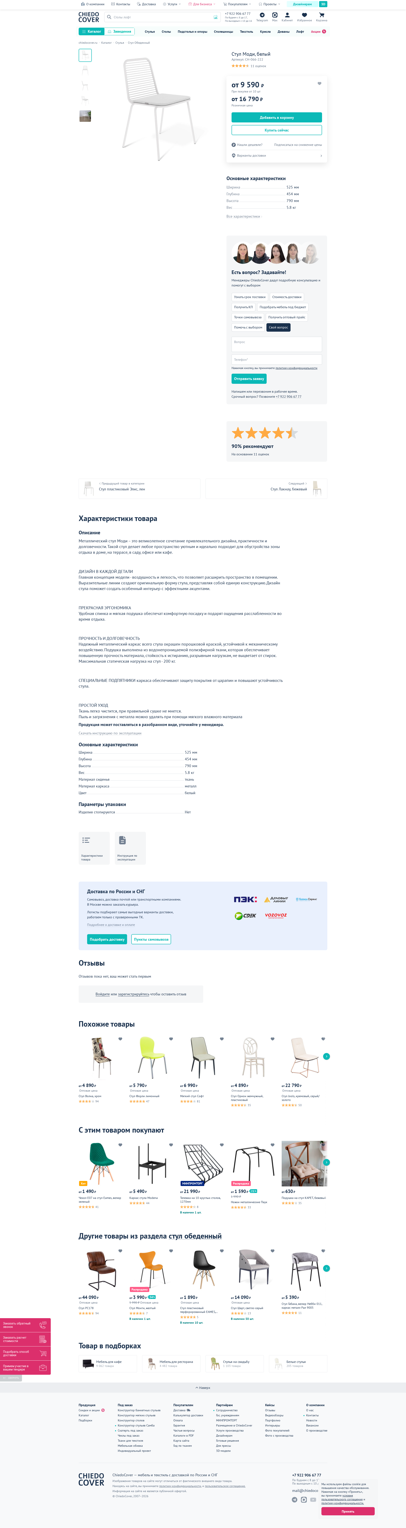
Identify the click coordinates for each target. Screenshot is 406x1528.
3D (323, 4)
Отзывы (270, 1410)
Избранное (304, 20)
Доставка (149, 4)
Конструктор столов (131, 1420)
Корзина (321, 20)
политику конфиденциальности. (342, 1503)
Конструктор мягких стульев (136, 1415)
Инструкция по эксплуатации (127, 857)
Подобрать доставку (107, 939)
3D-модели (223, 1451)
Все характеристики (243, 216)
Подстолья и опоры (192, 31)
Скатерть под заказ (130, 1430)
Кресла (265, 31)
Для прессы (223, 1446)
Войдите (103, 994)
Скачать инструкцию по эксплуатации (110, 733)
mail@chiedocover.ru (309, 1491)
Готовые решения (227, 1441)
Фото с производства (279, 1435)
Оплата (178, 1420)
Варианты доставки (251, 155)
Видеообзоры (274, 1415)
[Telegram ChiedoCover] (295, 1500)
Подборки (85, 1420)
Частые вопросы (184, 1430)
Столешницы (223, 31)
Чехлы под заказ (128, 1435)
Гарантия (179, 1425)
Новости (311, 1420)
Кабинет (287, 20)
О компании (95, 4)
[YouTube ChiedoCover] (313, 1500)
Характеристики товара (92, 857)
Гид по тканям (182, 1446)
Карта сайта (181, 1441)
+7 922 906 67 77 (238, 13)
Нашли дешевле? (249, 145)
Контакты (123, 4)
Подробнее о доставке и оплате (111, 925)
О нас (310, 1410)
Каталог (94, 31)
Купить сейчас (277, 130)
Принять (348, 1511)
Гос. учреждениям (227, 1415)
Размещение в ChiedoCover (234, 1425)
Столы (166, 31)
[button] (108, 17)
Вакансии (312, 1425)
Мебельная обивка (130, 1446)
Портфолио (272, 1420)
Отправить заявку (249, 378)
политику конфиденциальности (296, 368)
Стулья (150, 31)
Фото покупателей (277, 1430)
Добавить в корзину (277, 117)
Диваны (283, 31)
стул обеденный (195, 1236)
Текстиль (246, 31)
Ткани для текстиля (130, 1441)
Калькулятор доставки (188, 1415)
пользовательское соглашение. (225, 1486)
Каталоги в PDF (183, 1435)
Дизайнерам (302, 4)
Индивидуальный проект (134, 1451)
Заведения (122, 31)
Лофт (300, 31)
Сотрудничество (227, 1410)
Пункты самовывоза (151, 939)
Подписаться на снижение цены (298, 145)
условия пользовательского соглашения (342, 1497)
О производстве (316, 1430)
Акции (316, 31)
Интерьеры (272, 1425)
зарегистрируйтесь (133, 994)
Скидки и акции (89, 1410)
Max (274, 20)
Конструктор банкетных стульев (139, 1410)
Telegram (262, 20)
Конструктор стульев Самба (136, 1425)
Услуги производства (230, 1430)
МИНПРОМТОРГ (226, 1420)
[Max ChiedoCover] (304, 1500)
